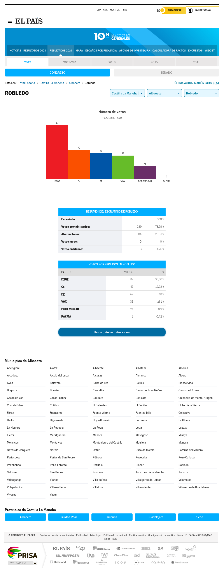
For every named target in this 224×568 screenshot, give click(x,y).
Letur (139, 427)
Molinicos (13, 442)
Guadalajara (155, 517)
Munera (183, 442)
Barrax (140, 383)
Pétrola (97, 457)
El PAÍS (61, 549)
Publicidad (82, 535)
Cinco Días (120, 555)
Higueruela (56, 420)
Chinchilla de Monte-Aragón (195, 397)
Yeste (53, 494)
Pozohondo (14, 465)
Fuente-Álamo (101, 412)
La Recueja (57, 427)
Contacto (45, 535)
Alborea (183, 368)
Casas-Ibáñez (58, 397)
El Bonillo (141, 405)
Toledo (198, 517)
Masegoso (142, 435)
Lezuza (182, 427)
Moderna (79, 562)
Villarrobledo (58, 487)
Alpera (182, 375)
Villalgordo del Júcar (148, 479)
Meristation (179, 562)
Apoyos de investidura (134, 50)
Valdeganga (14, 479)
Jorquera (141, 420)
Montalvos (56, 442)
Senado (166, 72)
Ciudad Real (69, 517)
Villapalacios (15, 487)
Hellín (10, 420)
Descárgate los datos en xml (112, 332)
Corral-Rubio (15, 405)
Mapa (79, 50)
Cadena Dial (137, 555)
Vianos (54, 479)
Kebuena (185, 555)
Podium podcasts (101, 562)
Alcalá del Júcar (60, 375)
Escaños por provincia (101, 50)
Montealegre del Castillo (107, 442)
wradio (103, 555)
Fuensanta (56, 412)
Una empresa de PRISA (22, 552)
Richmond (58, 562)
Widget (210, 50)
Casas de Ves (15, 397)
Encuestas (195, 50)
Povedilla (141, 457)
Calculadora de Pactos (169, 50)
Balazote (55, 383)
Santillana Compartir (126, 549)
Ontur (96, 450)
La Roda (98, 427)
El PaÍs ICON (120, 562)
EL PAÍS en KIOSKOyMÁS (199, 535)
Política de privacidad (115, 535)
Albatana (141, 368)
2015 (154, 62)
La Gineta (184, 420)
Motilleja (141, 442)
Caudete (98, 397)
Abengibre (13, 368)
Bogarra (12, 390)
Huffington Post (67, 555)
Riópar (140, 465)
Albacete (98, 368)
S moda (138, 562)
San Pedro (56, 472)
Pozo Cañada (186, 457)
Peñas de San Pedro (62, 457)
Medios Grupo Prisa (22, 563)
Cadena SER (144, 549)
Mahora (97, 435)
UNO (91, 555)
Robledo (183, 465)
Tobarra (183, 472)
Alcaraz (97, 375)
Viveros (11, 494)
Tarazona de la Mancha (150, 472)
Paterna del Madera (190, 450)
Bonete (54, 390)
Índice (107, 539)
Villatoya (98, 487)
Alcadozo (12, 375)
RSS (114, 539)
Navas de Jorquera (18, 450)
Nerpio (54, 450)
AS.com (158, 549)
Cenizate (141, 397)
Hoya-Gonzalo (101, 420)
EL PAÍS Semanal (153, 555)
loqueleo (158, 562)
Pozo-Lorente (58, 465)
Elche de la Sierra (189, 405)
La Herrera (14, 427)
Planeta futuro (169, 555)
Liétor (10, 435)
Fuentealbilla (143, 412)
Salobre (12, 472)
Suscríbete (175, 10)
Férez (10, 412)
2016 (112, 62)
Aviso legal (95, 535)
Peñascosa (14, 457)
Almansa (141, 375)
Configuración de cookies (161, 535)
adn (173, 549)
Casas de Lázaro (188, 390)
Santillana (103, 549)
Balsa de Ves (100, 383)
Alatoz (54, 368)
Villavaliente (143, 487)
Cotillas (54, 405)
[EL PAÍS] (29, 21)
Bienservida (185, 383)
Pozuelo (98, 465)
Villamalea (184, 479)
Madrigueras (57, 435)
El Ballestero (100, 405)
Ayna (10, 383)
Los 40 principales (82, 549)
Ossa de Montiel (145, 450)
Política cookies (137, 535)
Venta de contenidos (63, 535)
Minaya (182, 435)
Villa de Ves (100, 479)
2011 (196, 62)
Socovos (98, 472)
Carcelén (98, 390)
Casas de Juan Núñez (149, 390)
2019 (27, 62)
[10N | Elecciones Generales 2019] (112, 36)
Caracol (189, 549)
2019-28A (70, 62)
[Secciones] (10, 21)
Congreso (57, 72)
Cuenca (112, 517)
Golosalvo (184, 412)
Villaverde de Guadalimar (193, 487)
